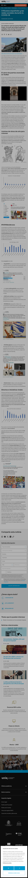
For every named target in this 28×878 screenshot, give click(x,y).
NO (8, 868)
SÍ (19, 868)
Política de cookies (7, 863)
